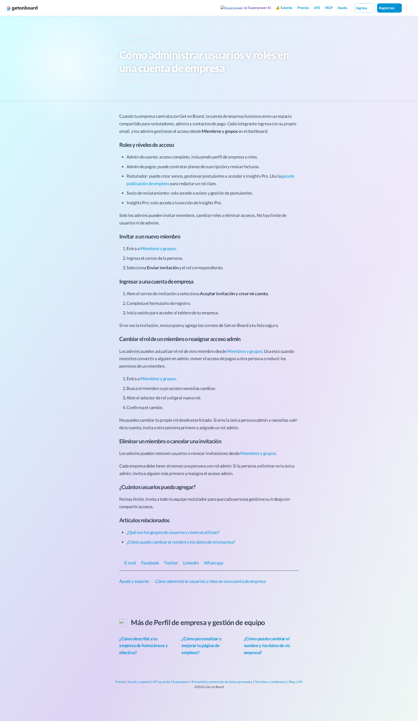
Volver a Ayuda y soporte (140, 36)
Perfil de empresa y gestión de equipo (162, 42)
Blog (292, 682)
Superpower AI (259, 8)
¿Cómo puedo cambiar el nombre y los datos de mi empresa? (181, 542)
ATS (317, 8)
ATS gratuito (161, 682)
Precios (303, 8)
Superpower (181, 682)
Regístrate (387, 8)
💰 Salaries (284, 8)
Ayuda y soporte (139, 682)
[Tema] (407, 7)
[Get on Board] (22, 8)
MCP (329, 8)
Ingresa (362, 8)
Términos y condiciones (271, 682)
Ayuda (342, 8)
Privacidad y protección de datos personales (222, 682)
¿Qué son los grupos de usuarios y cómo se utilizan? (173, 532)
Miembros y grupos (158, 248)
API (300, 682)
